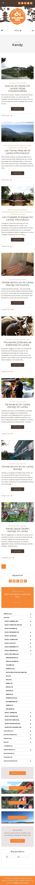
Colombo (10, 665)
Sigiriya (12, 214)
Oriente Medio (9, 749)
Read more (17, 108)
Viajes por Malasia (12, 723)
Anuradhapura (12, 209)
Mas (6, 742)
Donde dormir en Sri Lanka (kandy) (17, 468)
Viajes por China (12, 720)
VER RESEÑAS (17, 840)
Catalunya (8, 731)
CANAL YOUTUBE (17, 773)
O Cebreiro (8, 746)
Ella (25, 145)
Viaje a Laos (10, 643)
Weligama (10, 709)
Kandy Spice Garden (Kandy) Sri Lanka (17, 530)
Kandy (14, 83)
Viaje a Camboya (11, 621)
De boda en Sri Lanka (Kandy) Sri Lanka (17, 405)
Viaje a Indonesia (12, 632)
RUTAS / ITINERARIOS (17, 817)
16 (12, 371)
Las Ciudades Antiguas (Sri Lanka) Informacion (17, 218)
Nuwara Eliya (12, 147)
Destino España (10, 734)
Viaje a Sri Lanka (21, 83)
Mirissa (9, 694)
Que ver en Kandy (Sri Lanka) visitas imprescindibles (17, 88)
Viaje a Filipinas (11, 628)
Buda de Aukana (12, 661)
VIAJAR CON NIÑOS (17, 802)
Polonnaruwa (28, 212)
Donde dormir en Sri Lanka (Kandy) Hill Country (17, 283)
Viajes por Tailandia (13, 727)
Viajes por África (10, 761)
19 (12, 246)
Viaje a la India (11, 639)
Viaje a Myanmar (11, 646)
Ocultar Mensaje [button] (23, 883)
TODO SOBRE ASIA (17, 788)
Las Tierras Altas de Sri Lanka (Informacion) (17, 152)
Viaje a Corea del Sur (13, 625)
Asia (10, 83)
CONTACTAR (17, 602)
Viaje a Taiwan (11, 712)
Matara (9, 690)
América (8, 613)
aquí (15, 883)
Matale (9, 687)
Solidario (16, 339)
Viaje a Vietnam (11, 716)
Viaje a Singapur (11, 650)
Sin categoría (9, 753)
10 (13, 309)
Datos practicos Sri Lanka (15, 145)
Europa (8, 738)
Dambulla (24, 209)
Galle (8, 679)
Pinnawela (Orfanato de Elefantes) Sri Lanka (17, 343)
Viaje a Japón (11, 636)
